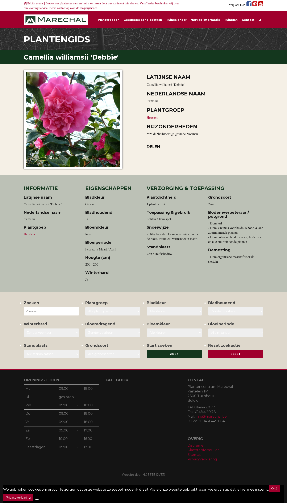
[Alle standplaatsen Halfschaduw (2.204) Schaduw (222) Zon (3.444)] (51, 354)
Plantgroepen (108, 19)
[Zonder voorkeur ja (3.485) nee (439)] (113, 332)
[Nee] (37, 499)
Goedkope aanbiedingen (143, 19)
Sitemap (194, 455)
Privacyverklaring (202, 459)
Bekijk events (35, 3)
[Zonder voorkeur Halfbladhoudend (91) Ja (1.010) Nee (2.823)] (235, 311)
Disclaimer (196, 445)
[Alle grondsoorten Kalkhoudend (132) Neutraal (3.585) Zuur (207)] (113, 354)
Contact (248, 19)
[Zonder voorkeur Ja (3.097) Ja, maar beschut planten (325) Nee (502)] (51, 332)
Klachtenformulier (203, 450)
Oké (274, 489)
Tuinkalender (176, 19)
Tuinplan (231, 19)
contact (61, 8)
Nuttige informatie (205, 19)
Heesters (152, 117)
